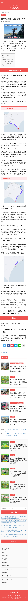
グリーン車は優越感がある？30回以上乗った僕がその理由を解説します (18, 460)
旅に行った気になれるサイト (14, 595)
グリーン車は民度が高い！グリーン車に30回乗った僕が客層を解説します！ (18, 446)
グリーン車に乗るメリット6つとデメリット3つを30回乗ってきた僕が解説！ (18, 473)
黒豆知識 (5, 352)
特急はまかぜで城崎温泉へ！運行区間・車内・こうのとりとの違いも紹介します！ (18, 408)
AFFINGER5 (16, 598)
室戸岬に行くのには (8, 59)
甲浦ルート (8, 63)
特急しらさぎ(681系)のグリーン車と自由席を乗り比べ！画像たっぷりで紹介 (18, 369)
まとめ (5, 65)
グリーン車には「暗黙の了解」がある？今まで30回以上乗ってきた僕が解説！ (18, 382)
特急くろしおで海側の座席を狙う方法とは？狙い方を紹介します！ (18, 422)
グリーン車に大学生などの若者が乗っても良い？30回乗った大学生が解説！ (18, 499)
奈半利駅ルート (9, 61)
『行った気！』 (14, 8)
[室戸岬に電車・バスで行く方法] (16, 345)
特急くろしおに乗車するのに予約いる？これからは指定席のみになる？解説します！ (18, 395)
